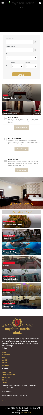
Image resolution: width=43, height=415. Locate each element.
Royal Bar (6, 265)
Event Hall (6, 292)
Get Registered (21, 127)
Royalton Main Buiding (10, 279)
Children (27, 62)
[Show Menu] (3, 3)
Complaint (5, 382)
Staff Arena (5, 365)
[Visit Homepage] (21, 3)
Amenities (5, 360)
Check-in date (10, 39)
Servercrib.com (26, 413)
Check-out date (10, 46)
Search (21, 75)
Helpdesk (5, 380)
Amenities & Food (9, 221)
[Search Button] (40, 3)
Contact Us (6, 377)
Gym (3, 357)
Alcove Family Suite (9, 113)
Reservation (21, 170)
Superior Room (9, 98)
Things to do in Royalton (11, 252)
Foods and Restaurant (12, 225)
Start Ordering (21, 149)
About (4, 352)
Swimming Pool (8, 306)
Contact (4, 362)
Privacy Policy (6, 372)
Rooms (8, 54)
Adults (13, 62)
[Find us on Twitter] (5, 401)
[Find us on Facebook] (2, 401)
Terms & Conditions (8, 375)
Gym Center (7, 238)
